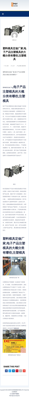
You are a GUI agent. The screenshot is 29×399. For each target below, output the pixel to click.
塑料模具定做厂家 (8, 87)
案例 (20, 65)
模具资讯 (24, 65)
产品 (18, 65)
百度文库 (16, 328)
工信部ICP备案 (14, 394)
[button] (3, 14)
